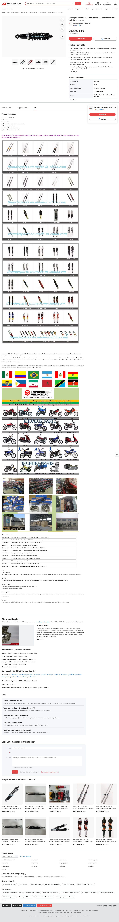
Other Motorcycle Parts (9, 897)
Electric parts (91, 863)
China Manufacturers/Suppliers (45, 910)
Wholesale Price (70, 910)
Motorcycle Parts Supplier (89, 892)
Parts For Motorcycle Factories (70, 892)
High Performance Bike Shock (85, 884)
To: (10, 753)
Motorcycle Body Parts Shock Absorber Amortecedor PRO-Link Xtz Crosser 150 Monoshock (11, 808)
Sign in (115, 4)
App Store (6, 905)
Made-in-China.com (52, 912)
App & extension (96, 9)
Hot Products (24, 910)
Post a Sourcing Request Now (50, 772)
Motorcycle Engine (27, 675)
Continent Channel (79, 910)
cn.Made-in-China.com (76, 912)
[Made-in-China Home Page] (11, 3)
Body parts (34, 866)
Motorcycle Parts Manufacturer (44, 897)
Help (86, 9)
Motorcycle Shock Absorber (55, 12)
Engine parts (63, 863)
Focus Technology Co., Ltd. (47, 916)
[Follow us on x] (106, 905)
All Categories (7, 9)
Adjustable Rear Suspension (52, 884)
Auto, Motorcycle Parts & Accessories (17, 12)
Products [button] (29, 3)
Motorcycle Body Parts (9, 884)
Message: (8, 757)
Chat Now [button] (107, 38)
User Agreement (69, 916)
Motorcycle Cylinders (40, 675)
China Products (32, 910)
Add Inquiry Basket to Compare (34, 69)
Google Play (17, 905)
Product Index (89, 910)
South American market (8, 860)
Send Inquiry (81, 38)
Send (15, 772)
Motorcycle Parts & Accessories (37, 12)
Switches (90, 866)
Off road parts (34, 860)
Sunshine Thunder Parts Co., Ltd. (82, 23)
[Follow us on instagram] (109, 905)
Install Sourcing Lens (45, 905)
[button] (73, 3)
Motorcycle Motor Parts (25, 897)
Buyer (77, 9)
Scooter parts (63, 860)
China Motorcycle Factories (32, 892)
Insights (96, 910)
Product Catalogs (26, 856)
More (3, 900)
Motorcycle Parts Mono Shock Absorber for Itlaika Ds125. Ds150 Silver (11, 841)
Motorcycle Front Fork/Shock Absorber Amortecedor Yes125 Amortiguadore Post (59, 841)
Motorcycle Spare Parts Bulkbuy (65, 897)
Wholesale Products (59, 910)
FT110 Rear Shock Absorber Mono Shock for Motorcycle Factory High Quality (34, 808)
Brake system (5, 866)
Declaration (77, 916)
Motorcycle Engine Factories (50, 892)
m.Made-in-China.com (63, 912)
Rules (116, 9)
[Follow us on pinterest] (114, 905)
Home (3, 12)
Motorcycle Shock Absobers (14, 677)
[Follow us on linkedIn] (116, 905)
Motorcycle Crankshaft (53, 675)
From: (9, 748)
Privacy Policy (86, 916)
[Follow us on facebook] (104, 905)
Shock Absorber (23, 884)
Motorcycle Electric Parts (106, 892)
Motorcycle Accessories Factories (12, 892)
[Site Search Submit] (78, 3)
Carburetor (62, 866)
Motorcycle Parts (17, 675)
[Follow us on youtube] (111, 905)
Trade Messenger (29, 905)
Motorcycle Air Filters (29, 677)
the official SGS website (43, 622)
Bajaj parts (5, 863)
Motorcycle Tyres (66, 675)
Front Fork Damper (69, 884)
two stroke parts (92, 860)
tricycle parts (34, 863)
